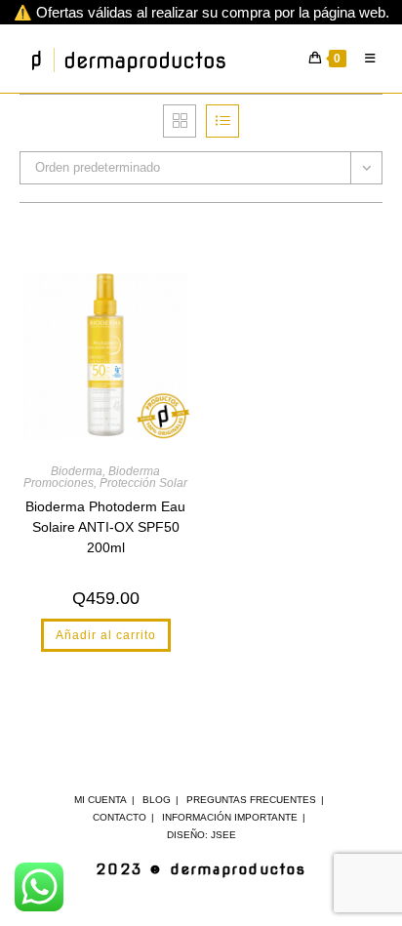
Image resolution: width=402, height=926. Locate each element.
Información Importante (230, 817)
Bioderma (76, 471)
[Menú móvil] (366, 58)
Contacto (119, 817)
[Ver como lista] (222, 121)
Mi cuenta (100, 799)
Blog (156, 799)
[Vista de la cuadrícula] (179, 121)
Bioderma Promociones (91, 477)
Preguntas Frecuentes (251, 799)
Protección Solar (143, 483)
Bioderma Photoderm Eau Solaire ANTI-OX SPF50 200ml (105, 527)
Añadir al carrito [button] (106, 635)
